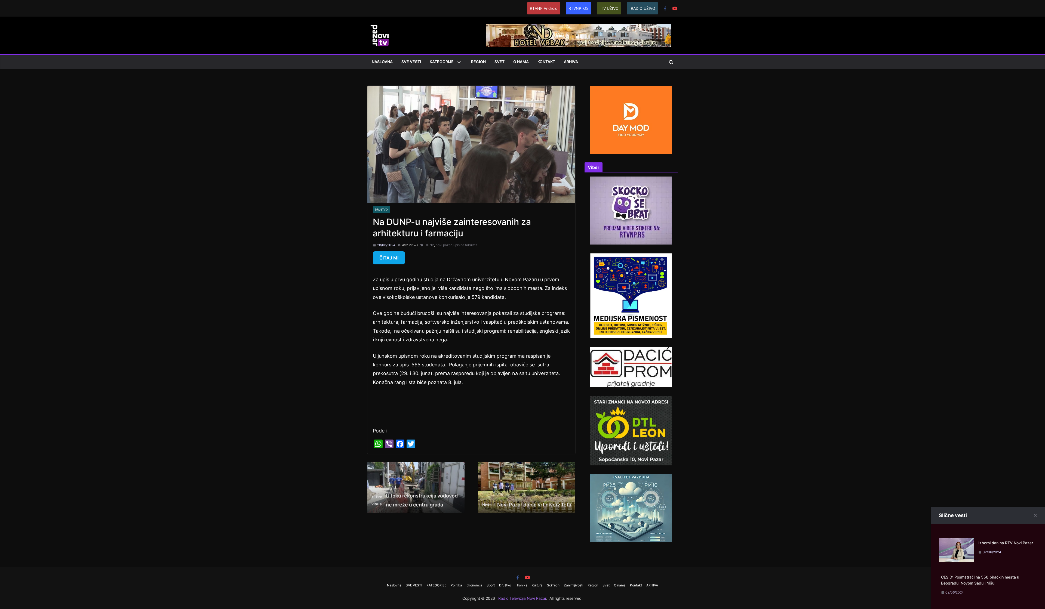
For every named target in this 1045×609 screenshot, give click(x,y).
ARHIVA (571, 61)
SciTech (553, 585)
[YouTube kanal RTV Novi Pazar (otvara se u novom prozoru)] (675, 8)
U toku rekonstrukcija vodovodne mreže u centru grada (414, 500)
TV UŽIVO (610, 8)
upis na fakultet (465, 245)
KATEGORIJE (442, 61)
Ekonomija (474, 585)
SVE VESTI (411, 61)
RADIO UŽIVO (643, 8)
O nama (521, 61)
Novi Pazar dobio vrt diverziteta (526, 505)
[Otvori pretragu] (671, 62)
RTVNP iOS (578, 8)
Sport (491, 585)
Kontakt (546, 61)
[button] (458, 62)
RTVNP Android (544, 8)
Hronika (521, 585)
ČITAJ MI (388, 258)
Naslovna (382, 61)
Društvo (381, 209)
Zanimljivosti (573, 585)
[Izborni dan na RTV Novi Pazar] (956, 542)
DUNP (429, 245)
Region (478, 61)
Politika (456, 585)
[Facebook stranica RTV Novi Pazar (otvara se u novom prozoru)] (665, 8)
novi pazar (444, 245)
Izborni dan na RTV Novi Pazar (1005, 542)
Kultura (537, 585)
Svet (499, 61)
